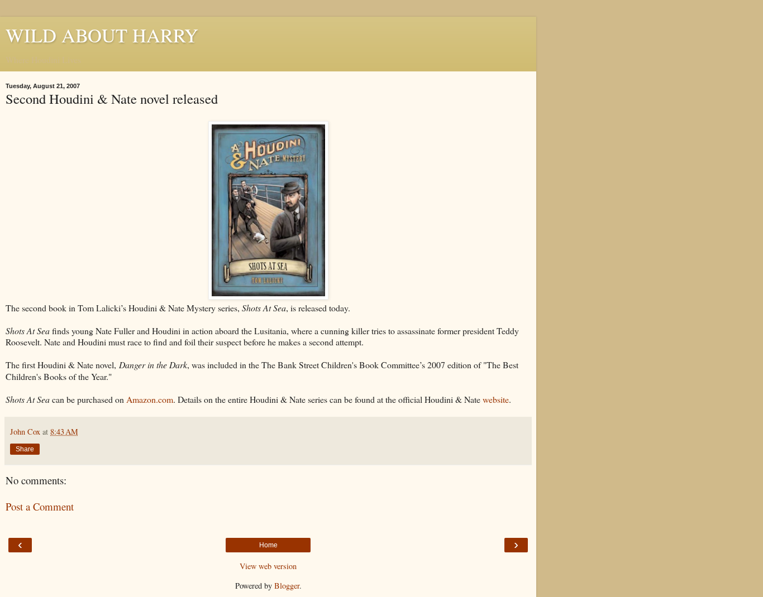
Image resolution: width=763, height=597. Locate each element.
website (496, 399)
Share (25, 449)
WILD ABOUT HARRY (102, 35)
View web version (268, 566)
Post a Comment (40, 506)
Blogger (286, 585)
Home (268, 545)
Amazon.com (149, 399)
